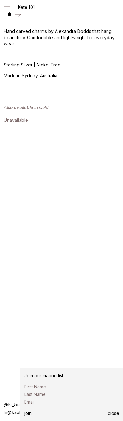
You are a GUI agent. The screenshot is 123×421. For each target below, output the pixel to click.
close (113, 413)
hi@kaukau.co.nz (21, 412)
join (28, 413)
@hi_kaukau (16, 404)
